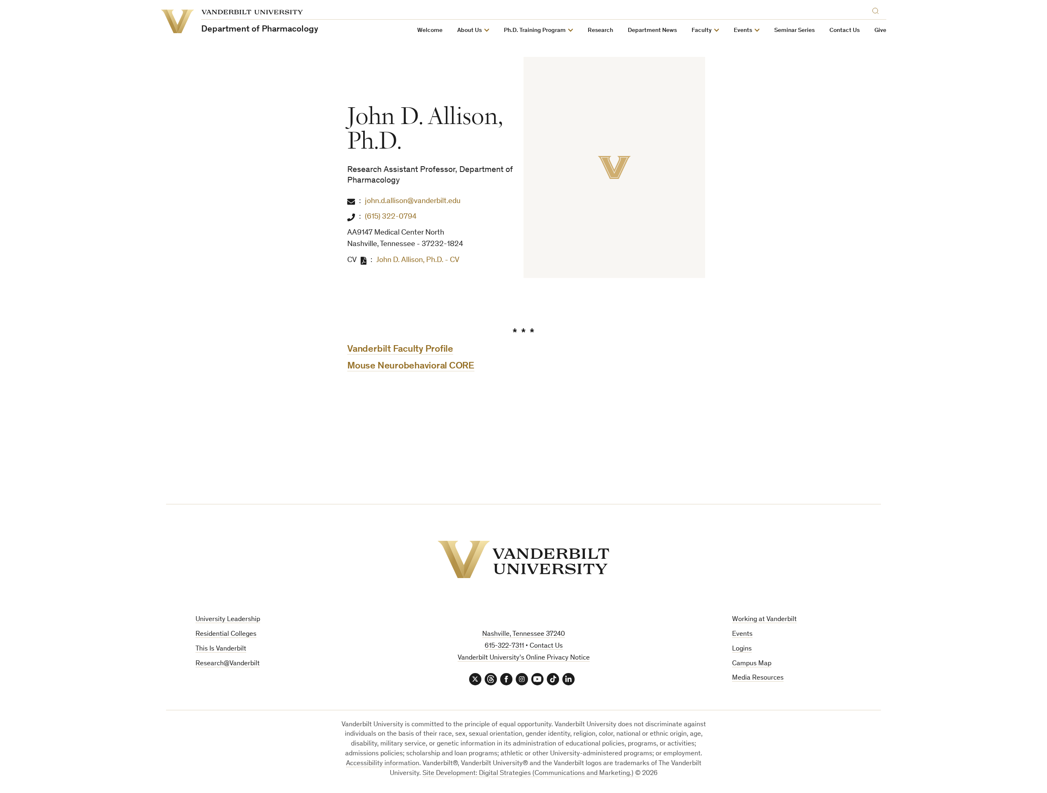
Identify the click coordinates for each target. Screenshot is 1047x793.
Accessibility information (382, 763)
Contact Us (844, 30)
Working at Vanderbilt (764, 619)
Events (742, 634)
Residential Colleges (225, 634)
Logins (742, 649)
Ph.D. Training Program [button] (535, 30)
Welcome (430, 30)
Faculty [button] (702, 30)
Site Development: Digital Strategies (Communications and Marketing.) (528, 773)
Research (600, 30)
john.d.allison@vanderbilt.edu (413, 201)
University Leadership (227, 619)
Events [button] (743, 30)
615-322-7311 (504, 646)
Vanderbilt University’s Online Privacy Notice (524, 658)
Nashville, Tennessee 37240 (523, 634)
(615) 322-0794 (391, 217)
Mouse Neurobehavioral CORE (410, 366)
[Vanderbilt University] (523, 559)
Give (880, 30)
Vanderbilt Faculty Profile (400, 350)
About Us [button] (469, 30)
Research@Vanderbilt (227, 663)
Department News (652, 30)
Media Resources (758, 678)
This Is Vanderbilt (220, 649)
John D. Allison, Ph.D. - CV (417, 260)
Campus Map (751, 663)
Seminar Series (794, 30)
